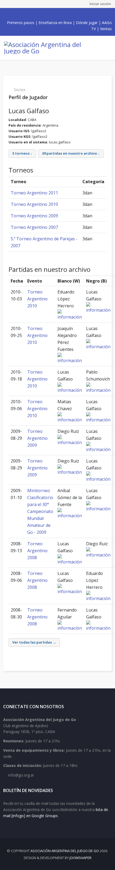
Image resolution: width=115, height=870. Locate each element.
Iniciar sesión (100, 3)
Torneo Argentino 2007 (34, 227)
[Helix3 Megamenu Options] (107, 48)
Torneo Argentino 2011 (34, 193)
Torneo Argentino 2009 (34, 216)
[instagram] (59, 14)
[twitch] (65, 14)
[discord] (70, 14)
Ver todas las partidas (32, 642)
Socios (19, 89)
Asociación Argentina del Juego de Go (64, 850)
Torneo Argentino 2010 (34, 204)
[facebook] (41, 14)
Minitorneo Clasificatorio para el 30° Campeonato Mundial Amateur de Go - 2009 (40, 511)
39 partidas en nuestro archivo (69, 153)
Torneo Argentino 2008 (37, 551)
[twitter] (47, 14)
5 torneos (21, 153)
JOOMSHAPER (80, 857)
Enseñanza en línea (55, 22)
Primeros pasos (20, 22)
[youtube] (53, 14)
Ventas (106, 28)
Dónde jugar (87, 22)
